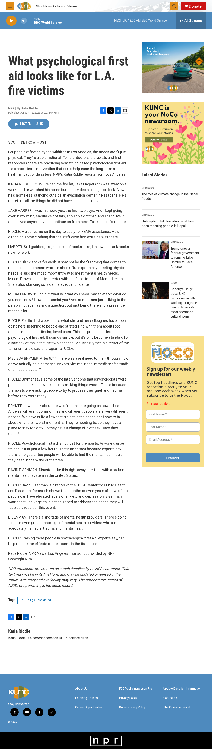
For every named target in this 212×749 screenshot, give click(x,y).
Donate (195, 6)
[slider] (30, 20)
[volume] (23, 20)
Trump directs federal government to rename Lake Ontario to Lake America (185, 257)
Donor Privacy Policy (132, 707)
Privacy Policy (128, 698)
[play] (11, 20)
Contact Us (170, 698)
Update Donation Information (182, 688)
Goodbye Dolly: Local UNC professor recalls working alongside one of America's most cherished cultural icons (184, 302)
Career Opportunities (88, 707)
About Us (81, 688)
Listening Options (86, 698)
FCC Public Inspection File (135, 688)
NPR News (148, 188)
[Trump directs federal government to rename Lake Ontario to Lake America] (155, 250)
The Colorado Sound (176, 707)
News (174, 283)
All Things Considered (36, 600)
